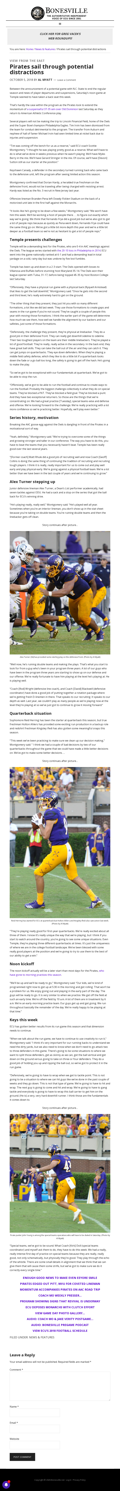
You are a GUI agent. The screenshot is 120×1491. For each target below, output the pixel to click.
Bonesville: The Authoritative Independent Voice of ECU (60, 13)
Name (14, 1406)
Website (14, 1439)
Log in (68, 1479)
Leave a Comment (66, 79)
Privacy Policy (79, 1479)
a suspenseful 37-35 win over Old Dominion (52, 109)
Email (14, 1422)
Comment (16, 1369)
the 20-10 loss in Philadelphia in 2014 (78, 250)
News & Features (41, 1337)
